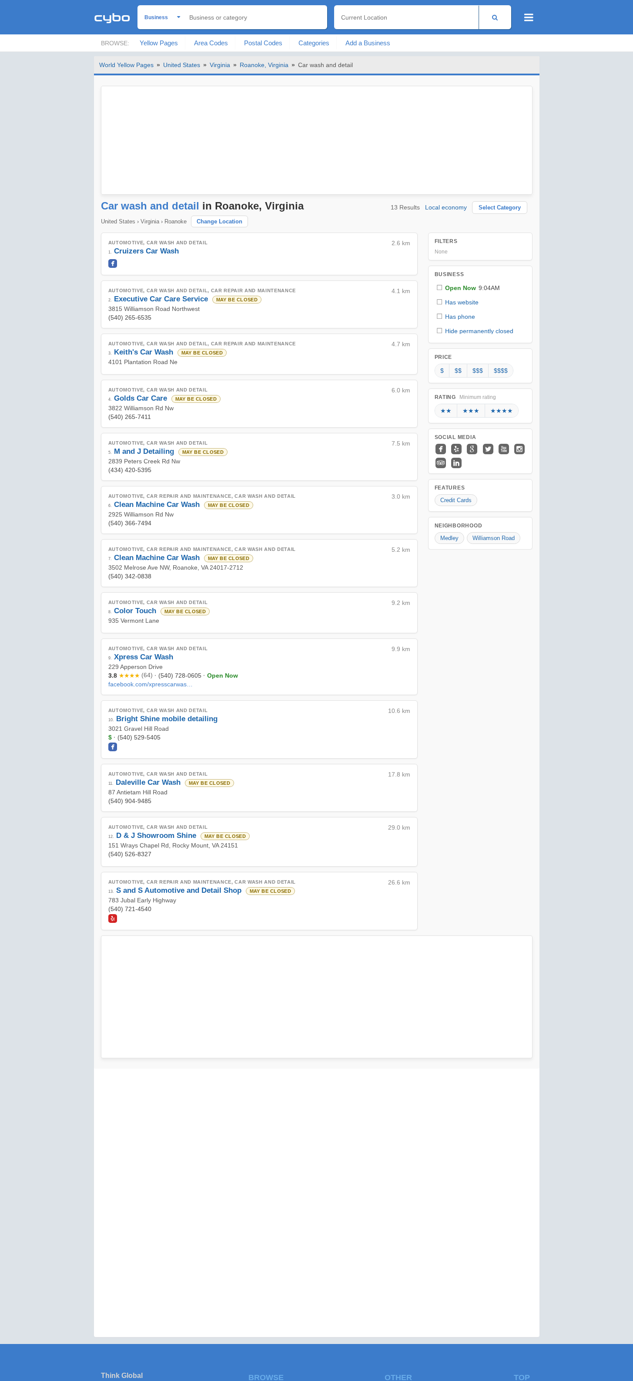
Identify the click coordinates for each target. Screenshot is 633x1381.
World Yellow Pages (126, 64)
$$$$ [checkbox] (501, 370)
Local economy (446, 207)
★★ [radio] (446, 410)
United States (181, 64)
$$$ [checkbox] (477, 370)
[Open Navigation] (528, 17)
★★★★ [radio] (501, 410)
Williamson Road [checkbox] (493, 538)
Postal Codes (263, 43)
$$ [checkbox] (458, 370)
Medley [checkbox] (449, 538)
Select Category (500, 207)
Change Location (219, 221)
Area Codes (211, 43)
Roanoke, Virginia (264, 64)
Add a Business (367, 43)
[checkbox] (480, 287)
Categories (313, 43)
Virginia (220, 64)
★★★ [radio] (470, 410)
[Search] (495, 17)
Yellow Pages (159, 43)
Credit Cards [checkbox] (456, 500)
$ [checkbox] (442, 370)
